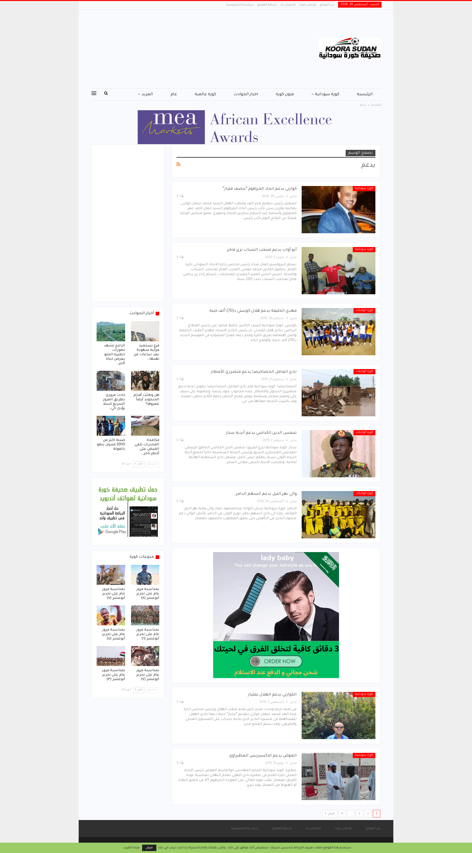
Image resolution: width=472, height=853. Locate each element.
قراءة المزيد (131, 848)
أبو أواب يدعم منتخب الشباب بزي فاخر (262, 250)
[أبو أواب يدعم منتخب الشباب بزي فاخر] (338, 270)
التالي (331, 813)
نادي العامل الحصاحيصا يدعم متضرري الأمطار (254, 372)
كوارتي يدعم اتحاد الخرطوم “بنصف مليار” (259, 189)
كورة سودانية (327, 94)
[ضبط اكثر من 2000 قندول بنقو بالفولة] (111, 426)
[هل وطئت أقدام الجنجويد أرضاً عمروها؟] (145, 381)
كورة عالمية (205, 94)
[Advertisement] (187, 49)
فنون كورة (285, 94)
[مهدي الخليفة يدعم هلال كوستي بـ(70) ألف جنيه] (338, 331)
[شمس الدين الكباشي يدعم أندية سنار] (338, 453)
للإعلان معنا (307, 5)
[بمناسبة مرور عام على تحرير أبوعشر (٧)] (111, 575)
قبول (149, 848)
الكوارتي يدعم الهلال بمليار (272, 695)
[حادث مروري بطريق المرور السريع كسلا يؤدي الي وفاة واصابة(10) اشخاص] (111, 381)
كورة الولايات (364, 310)
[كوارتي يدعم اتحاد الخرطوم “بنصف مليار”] (338, 209)
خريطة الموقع (267, 5)
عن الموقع (327, 5)
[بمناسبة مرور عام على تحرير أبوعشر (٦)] (145, 615)
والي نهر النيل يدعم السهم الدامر (266, 494)
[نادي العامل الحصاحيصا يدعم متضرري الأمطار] (338, 392)
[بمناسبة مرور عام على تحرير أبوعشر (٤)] (145, 656)
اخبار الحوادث (246, 94)
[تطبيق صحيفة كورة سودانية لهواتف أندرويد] (128, 512)
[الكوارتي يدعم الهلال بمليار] (338, 715)
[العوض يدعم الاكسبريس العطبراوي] (338, 776)
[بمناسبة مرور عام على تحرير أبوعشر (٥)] (111, 615)
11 (342, 813)
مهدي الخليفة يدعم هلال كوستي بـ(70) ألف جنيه (253, 311)
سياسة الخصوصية (240, 5)
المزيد (147, 94)
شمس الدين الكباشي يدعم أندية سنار (261, 433)
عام (174, 94)
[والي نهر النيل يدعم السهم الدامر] (338, 514)
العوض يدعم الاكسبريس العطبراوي (263, 756)
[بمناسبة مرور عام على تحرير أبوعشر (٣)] (111, 656)
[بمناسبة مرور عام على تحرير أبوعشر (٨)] (145, 575)
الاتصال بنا (288, 5)
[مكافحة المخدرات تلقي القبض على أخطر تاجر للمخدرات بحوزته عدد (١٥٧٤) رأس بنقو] (145, 426)
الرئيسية (365, 94)
